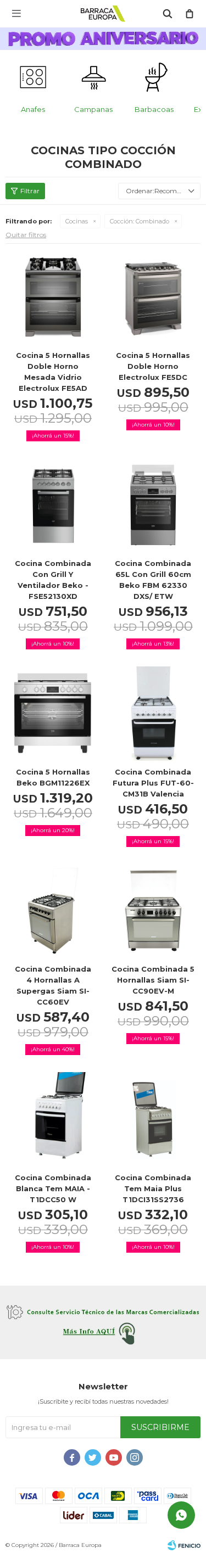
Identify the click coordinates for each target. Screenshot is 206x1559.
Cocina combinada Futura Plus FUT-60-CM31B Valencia (153, 782)
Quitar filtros (25, 235)
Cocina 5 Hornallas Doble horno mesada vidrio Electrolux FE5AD (53, 371)
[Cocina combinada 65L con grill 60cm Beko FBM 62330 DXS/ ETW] (153, 505)
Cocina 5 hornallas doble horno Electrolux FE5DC (153, 366)
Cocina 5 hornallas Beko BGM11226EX (53, 777)
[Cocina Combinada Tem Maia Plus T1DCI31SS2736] (153, 1119)
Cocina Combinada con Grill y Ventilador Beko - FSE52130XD (53, 580)
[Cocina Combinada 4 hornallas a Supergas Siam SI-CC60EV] (53, 910)
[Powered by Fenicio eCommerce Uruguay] (184, 1545)
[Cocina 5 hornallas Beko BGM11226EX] (53, 713)
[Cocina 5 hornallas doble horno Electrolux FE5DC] (153, 296)
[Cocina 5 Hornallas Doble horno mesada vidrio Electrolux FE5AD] (53, 296)
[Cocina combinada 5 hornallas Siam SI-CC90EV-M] (153, 910)
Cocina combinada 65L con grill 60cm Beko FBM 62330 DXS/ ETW (153, 580)
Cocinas (76, 221)
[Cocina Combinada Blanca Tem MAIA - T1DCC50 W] (53, 1119)
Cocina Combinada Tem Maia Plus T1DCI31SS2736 (153, 1188)
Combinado (139, 221)
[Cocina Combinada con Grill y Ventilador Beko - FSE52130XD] (53, 505)
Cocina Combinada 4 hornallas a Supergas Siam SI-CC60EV (53, 985)
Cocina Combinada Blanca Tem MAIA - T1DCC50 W (53, 1188)
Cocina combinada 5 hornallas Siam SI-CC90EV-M (153, 979)
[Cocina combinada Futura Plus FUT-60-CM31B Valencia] (153, 713)
